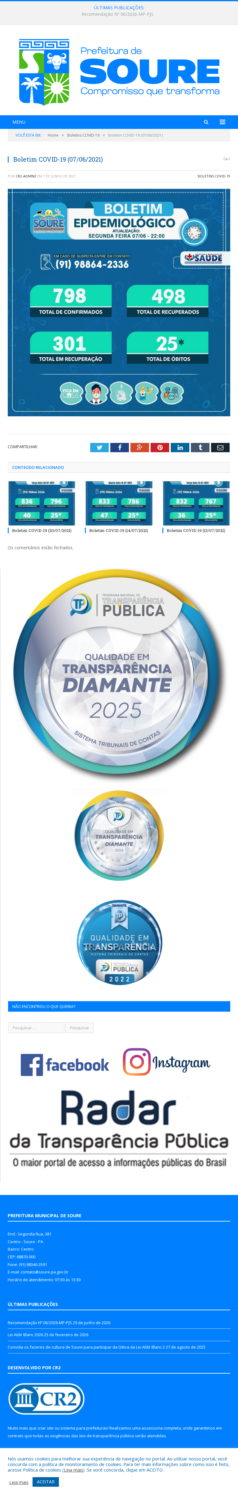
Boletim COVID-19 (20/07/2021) (42, 530)
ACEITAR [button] (46, 1482)
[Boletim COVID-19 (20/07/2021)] (42, 503)
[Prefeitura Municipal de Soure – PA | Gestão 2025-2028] (119, 71)
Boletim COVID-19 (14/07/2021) (118, 530)
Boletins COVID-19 (214, 176)
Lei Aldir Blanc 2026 (117, 14)
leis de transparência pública (106, 1436)
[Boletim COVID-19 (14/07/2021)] (119, 503)
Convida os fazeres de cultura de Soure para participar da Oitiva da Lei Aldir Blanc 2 (86, 1347)
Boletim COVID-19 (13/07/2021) (196, 530)
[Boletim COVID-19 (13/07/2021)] (196, 503)
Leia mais (73, 1470)
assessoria (152, 1428)
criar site (45, 1428)
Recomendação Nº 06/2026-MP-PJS (40, 1322)
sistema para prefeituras (84, 1428)
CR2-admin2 (26, 176)
